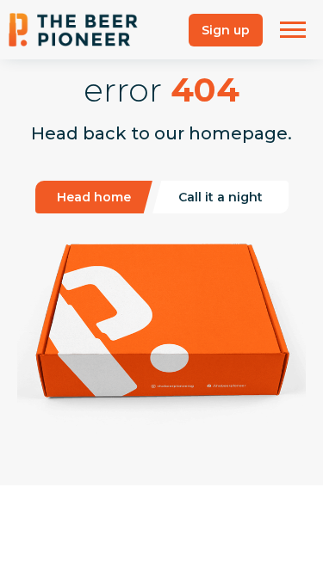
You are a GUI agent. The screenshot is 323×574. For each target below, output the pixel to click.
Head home (94, 197)
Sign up (226, 30)
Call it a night (220, 197)
